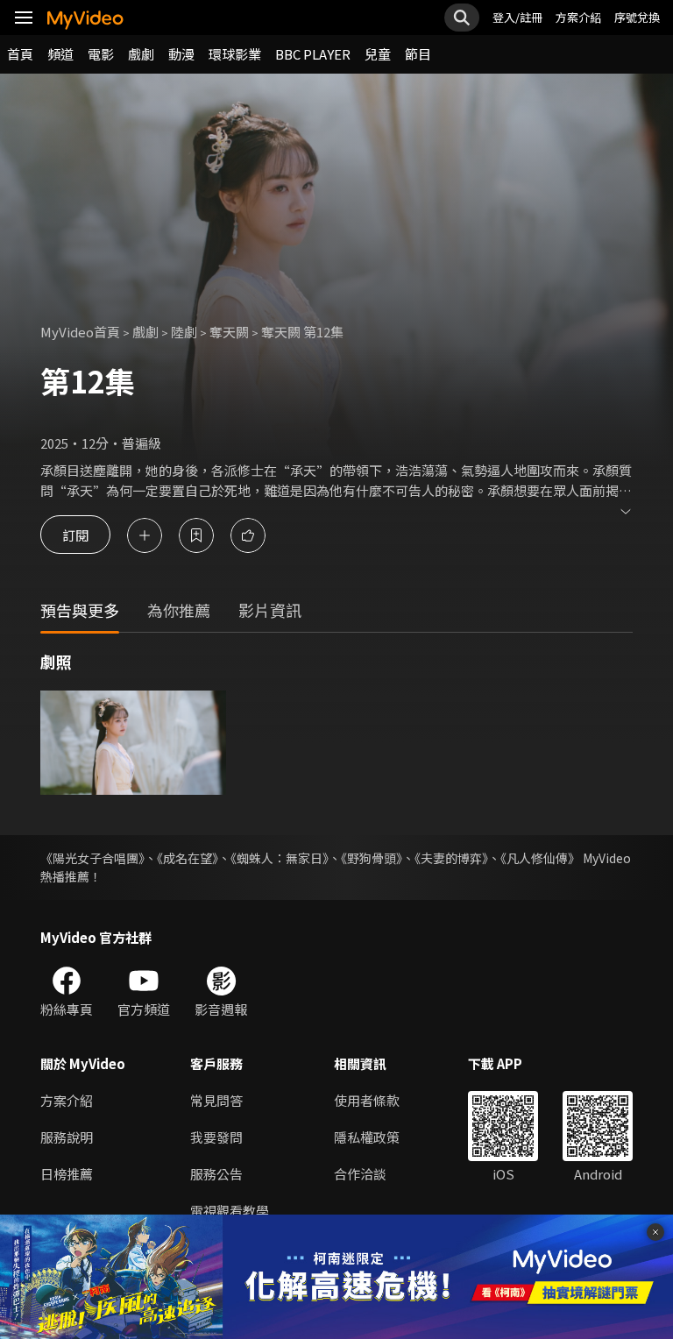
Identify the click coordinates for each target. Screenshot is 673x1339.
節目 (418, 54)
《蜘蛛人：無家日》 (279, 858)
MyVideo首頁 (80, 331)
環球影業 (235, 54)
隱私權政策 (367, 1137)
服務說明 (66, 1137)
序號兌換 (637, 17)
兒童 (378, 54)
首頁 (20, 54)
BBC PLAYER (313, 54)
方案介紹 (578, 17)
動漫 (181, 54)
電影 (101, 54)
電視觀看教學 (229, 1210)
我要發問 (216, 1137)
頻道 (60, 54)
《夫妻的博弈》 (451, 858)
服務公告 (216, 1174)
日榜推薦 (66, 1174)
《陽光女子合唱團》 (92, 858)
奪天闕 (229, 331)
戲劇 (141, 54)
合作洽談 (360, 1174)
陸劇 (184, 331)
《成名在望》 (187, 858)
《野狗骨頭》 (371, 858)
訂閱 (75, 535)
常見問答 (216, 1100)
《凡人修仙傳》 (540, 858)
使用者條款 (367, 1100)
